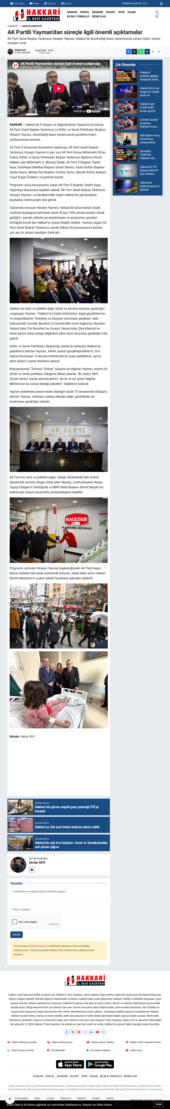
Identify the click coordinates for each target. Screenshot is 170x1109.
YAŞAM (131, 12)
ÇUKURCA (96, 1098)
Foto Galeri (18, 3)
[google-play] (100, 1064)
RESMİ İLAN (99, 16)
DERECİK (110, 1098)
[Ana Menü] (157, 16)
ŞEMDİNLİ (81, 1098)
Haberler (12, 26)
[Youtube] (97, 1032)
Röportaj (67, 3)
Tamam (159, 1104)
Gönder (17, 934)
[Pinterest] (79, 1032)
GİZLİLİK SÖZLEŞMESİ (18, 1098)
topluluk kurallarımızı (38, 945)
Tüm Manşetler (58, 1050)
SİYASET (110, 12)
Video (36, 3)
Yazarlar (52, 3)
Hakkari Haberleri (32, 26)
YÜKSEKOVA (65, 1098)
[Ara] (157, 12)
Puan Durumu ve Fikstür (22, 1050)
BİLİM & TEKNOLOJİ (78, 16)
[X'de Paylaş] (134, 51)
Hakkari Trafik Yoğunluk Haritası (145, 1042)
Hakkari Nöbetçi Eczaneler (24, 1042)
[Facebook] (66, 1032)
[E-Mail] (32, 870)
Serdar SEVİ (37, 862)
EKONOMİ (97, 12)
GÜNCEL (84, 12)
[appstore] (70, 1064)
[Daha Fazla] (147, 51)
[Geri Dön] (10, 1099)
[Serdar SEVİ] (18, 864)
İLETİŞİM (50, 1098)
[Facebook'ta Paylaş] (128, 51)
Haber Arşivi (136, 1050)
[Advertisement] (70, 767)
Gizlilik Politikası (122, 1104)
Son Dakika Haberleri (100, 1050)
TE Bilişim (148, 1100)
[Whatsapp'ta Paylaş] (141, 51)
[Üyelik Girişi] (160, 3)
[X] (73, 1032)
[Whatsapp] (103, 1032)
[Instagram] (85, 1032)
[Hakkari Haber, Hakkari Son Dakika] (36, 14)
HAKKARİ (72, 12)
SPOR (121, 12)
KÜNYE (37, 1098)
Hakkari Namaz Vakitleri (102, 1042)
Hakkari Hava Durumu (61, 1042)
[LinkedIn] (91, 1032)
